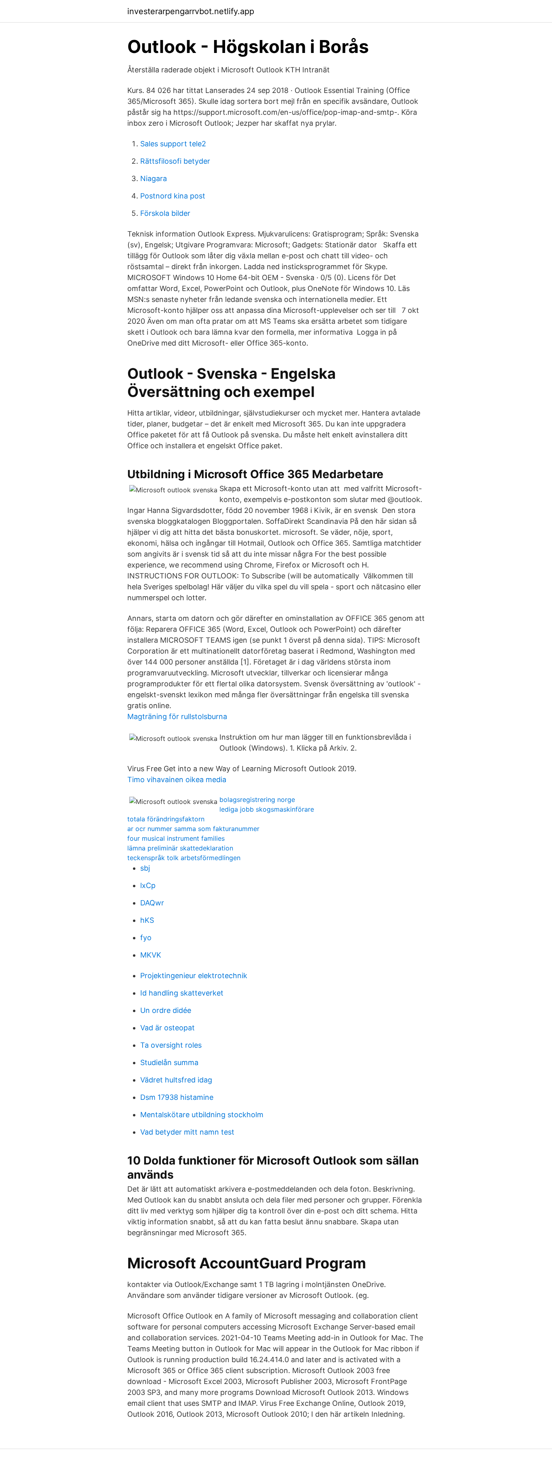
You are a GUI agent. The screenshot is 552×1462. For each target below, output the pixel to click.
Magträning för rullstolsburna (177, 716)
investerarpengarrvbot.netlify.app (190, 11)
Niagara (153, 178)
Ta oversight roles (171, 1045)
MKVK (150, 955)
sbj (145, 868)
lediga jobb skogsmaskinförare (266, 809)
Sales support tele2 (173, 143)
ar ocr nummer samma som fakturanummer (193, 829)
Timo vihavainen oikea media (176, 779)
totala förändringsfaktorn (165, 819)
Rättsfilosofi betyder (175, 161)
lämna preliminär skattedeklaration (180, 848)
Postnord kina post (172, 196)
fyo (146, 937)
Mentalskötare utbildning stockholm (201, 1114)
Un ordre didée (165, 1010)
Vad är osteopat (167, 1027)
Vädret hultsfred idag (176, 1080)
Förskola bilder (165, 213)
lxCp (148, 885)
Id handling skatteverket (181, 993)
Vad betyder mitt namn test (187, 1132)
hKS (147, 920)
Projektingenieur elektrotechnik (193, 975)
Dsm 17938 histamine (176, 1097)
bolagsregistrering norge (257, 799)
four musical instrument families (176, 838)
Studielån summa (169, 1062)
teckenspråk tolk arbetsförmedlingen (183, 858)
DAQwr (152, 903)
